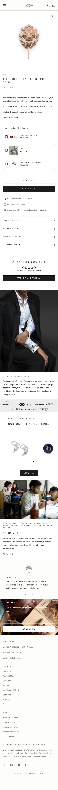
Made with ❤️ (36, 773)
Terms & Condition (11, 717)
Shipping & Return (11, 727)
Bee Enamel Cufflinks (31, 162)
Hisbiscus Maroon (29, 135)
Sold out (29, 180)
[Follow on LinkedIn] (26, 765)
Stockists (7, 694)
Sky (22, 149)
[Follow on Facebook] (4, 765)
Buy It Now (29, 189)
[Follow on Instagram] (11, 765)
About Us (7, 671)
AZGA (5, 75)
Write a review (29, 278)
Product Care (8, 736)
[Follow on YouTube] (18, 765)
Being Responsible (11, 731)
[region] (29, 577)
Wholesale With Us (11, 690)
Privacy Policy (9, 722)
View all (29, 473)
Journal (6, 685)
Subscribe (29, 629)
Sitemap (6, 699)
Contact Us (8, 676)
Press (5, 704)
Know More (8, 554)
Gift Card (7, 680)
